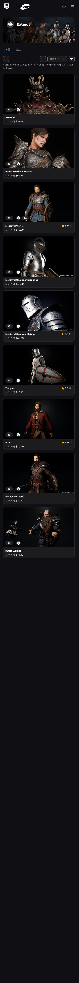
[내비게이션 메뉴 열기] (72, 7)
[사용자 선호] (72, 59)
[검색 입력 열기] (64, 7)
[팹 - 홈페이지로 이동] (25, 6)
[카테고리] (6, 59)
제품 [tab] (7, 49)
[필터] (43, 59)
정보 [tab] (18, 49)
